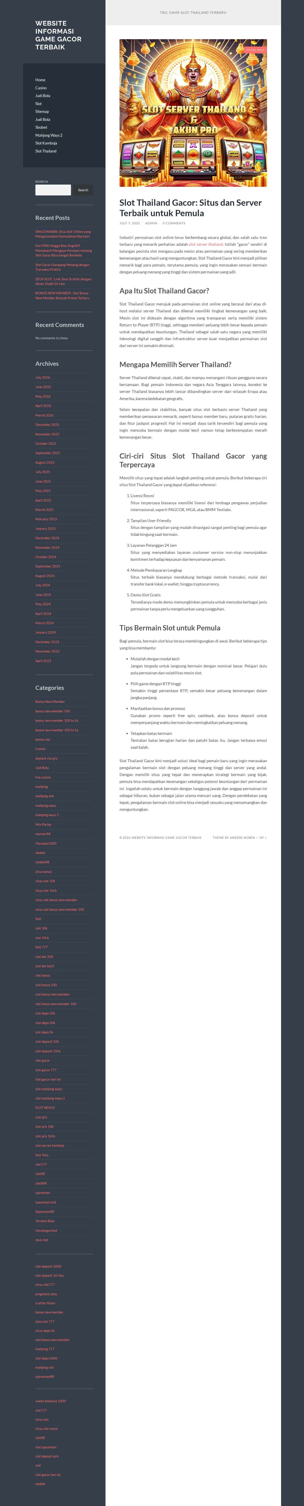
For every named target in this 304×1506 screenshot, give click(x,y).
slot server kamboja (49, 1145)
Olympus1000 (46, 843)
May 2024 (43, 604)
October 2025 (45, 443)
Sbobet (41, 127)
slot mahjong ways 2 (50, 1098)
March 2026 (44, 415)
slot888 (41, 1183)
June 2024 (43, 595)
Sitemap (42, 111)
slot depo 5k (44, 1032)
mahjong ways (45, 805)
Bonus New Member (50, 701)
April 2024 (43, 614)
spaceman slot (45, 1202)
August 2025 (45, 462)
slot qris (41, 1117)
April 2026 (43, 406)
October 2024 (45, 557)
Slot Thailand (46, 151)
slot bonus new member (52, 994)
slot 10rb (42, 938)
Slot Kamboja (46, 143)
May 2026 (43, 396)
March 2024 (44, 623)
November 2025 (47, 434)
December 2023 (47, 642)
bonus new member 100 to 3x (56, 720)
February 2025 (46, 519)
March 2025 (44, 510)
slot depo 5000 (46, 1358)
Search (41, 181)
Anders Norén (242, 837)
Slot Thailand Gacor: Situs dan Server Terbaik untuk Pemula (191, 207)
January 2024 (45, 632)
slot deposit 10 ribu (49, 1275)
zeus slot (41, 1240)
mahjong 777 (45, 1349)
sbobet (40, 853)
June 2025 (43, 481)
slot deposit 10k (47, 1041)
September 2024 (47, 566)
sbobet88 (42, 862)
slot (38, 1465)
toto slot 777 (45, 1321)
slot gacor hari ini (48, 1079)
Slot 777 (41, 947)
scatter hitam (45, 1303)
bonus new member (49, 1312)
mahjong (41, 787)
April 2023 (43, 661)
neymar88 (43, 834)
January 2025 (45, 528)
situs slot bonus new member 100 (59, 909)
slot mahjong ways (48, 1089)
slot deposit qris (47, 1456)
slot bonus (42, 975)
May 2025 (43, 491)
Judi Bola (42, 95)
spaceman (42, 1193)
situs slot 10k (45, 881)
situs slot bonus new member (56, 900)
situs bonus (43, 872)
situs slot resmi (46, 1429)
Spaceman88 (44, 1211)
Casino (41, 87)
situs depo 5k (45, 1331)
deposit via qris (46, 758)
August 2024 (45, 576)
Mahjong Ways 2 (49, 135)
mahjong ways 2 (47, 815)
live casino (43, 777)
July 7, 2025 (130, 223)
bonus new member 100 (52, 711)
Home (40, 79)
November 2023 (47, 651)
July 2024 (42, 585)
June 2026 (43, 387)
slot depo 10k (45, 1013)
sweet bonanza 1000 (50, 1401)
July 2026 (42, 377)
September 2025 (47, 453)
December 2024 (47, 538)
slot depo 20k (45, 1023)
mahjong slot (44, 796)
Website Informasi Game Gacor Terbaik (58, 35)
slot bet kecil (44, 966)
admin (151, 223)
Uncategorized (46, 1230)
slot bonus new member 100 (55, 1004)
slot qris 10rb (45, 1136)
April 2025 (43, 500)
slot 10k (41, 928)
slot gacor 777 (46, 1070)
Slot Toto (41, 1155)
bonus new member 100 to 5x (56, 730)
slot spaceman (45, 1447)
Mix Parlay (43, 824)
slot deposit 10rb (47, 1051)
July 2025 (42, 472)
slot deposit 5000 (48, 1266)
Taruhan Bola (45, 1221)
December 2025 (47, 425)
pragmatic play (46, 1294)
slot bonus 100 (46, 985)
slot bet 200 (44, 957)
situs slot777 (45, 1284)
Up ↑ (263, 837)
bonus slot (42, 739)
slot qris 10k (44, 1126)
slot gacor (42, 1060)
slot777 (41, 1164)
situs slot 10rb (46, 890)
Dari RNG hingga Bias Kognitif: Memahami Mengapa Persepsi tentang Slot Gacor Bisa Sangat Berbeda (63, 250)
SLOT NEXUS (45, 1108)
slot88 (40, 1174)
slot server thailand (206, 244)
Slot (38, 103)
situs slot (42, 1419)
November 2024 (47, 547)
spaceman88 (44, 1376)
